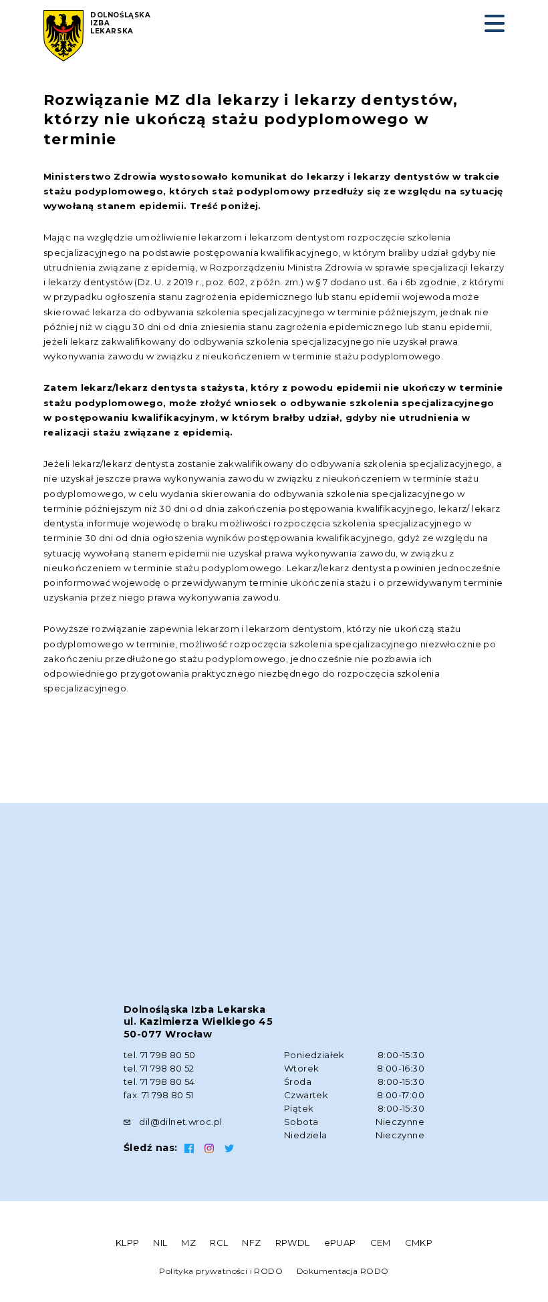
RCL (219, 1242)
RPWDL (292, 1242)
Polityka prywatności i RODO (221, 1271)
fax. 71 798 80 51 (159, 1095)
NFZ (251, 1242)
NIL (160, 1242)
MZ (188, 1242)
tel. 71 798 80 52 (159, 1068)
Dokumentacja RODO (343, 1271)
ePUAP (340, 1242)
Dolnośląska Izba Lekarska (120, 23)
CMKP (419, 1242)
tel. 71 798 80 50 (160, 1054)
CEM (380, 1242)
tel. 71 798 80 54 (159, 1081)
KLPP (128, 1242)
